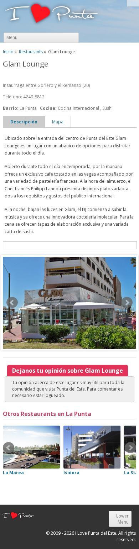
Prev (12, 302)
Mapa (57, 122)
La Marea (13, 473)
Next (127, 302)
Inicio (8, 52)
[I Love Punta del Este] (51, 14)
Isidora (71, 473)
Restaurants (31, 52)
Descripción (23, 122)
